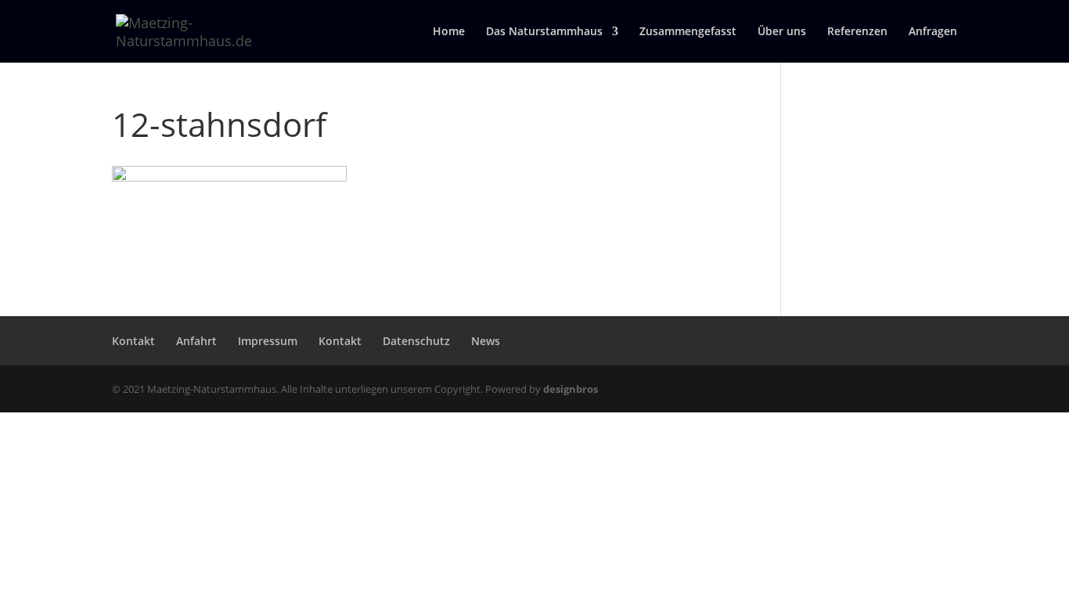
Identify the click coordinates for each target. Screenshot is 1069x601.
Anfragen (933, 32)
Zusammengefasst (687, 32)
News (485, 340)
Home (449, 32)
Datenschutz (416, 340)
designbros (570, 389)
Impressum (267, 340)
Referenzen (857, 32)
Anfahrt (196, 340)
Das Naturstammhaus (544, 32)
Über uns (782, 32)
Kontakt (133, 340)
